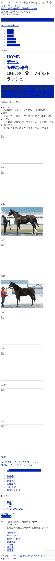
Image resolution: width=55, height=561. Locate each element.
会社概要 (11, 484)
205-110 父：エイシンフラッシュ (19, 462)
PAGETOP (6, 516)
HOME (10, 475)
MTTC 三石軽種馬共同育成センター (19, 8)
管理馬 (10, 481)
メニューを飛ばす (10, 25)
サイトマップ (13, 536)
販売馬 (10, 478)
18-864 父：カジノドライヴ (17, 465)
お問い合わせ (13, 490)
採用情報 (11, 487)
